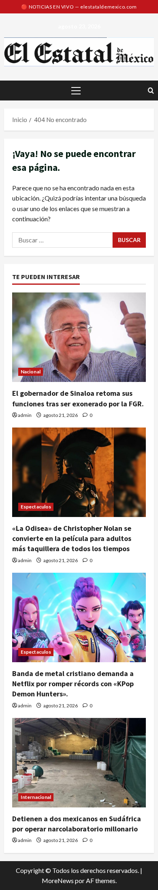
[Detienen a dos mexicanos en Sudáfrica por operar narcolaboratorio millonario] (79, 762)
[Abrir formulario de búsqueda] (151, 90)
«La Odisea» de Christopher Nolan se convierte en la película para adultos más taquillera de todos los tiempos (71, 538)
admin (25, 415)
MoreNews (58, 880)
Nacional (31, 372)
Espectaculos (36, 507)
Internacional (36, 797)
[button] (76, 90)
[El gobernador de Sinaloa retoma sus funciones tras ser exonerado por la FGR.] (79, 337)
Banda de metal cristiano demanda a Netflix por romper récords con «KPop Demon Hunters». (73, 683)
